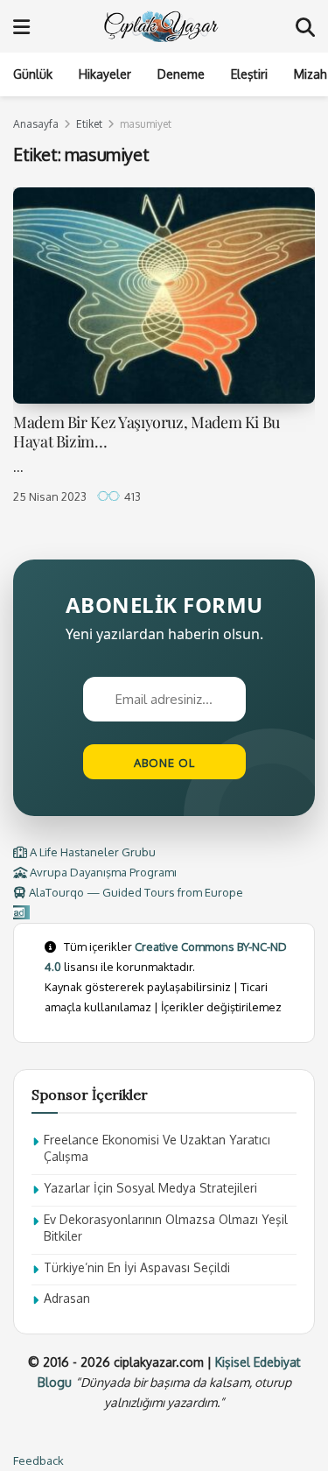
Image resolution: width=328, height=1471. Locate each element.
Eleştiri (249, 74)
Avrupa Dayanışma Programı (102, 872)
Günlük (32, 74)
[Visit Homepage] (162, 26)
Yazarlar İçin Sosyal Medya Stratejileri (150, 1187)
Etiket (89, 123)
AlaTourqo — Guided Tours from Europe (134, 892)
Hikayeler (105, 74)
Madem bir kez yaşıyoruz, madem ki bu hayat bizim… (146, 432)
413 (131, 496)
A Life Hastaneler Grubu (91, 852)
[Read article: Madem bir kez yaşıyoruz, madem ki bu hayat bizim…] (164, 295)
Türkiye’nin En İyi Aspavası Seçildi (137, 1267)
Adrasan (67, 1298)
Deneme (181, 74)
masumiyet (145, 123)
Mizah (310, 74)
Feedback (38, 1460)
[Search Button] (305, 26)
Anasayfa (36, 123)
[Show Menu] (21, 26)
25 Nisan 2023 (50, 496)
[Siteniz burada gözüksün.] (21, 912)
